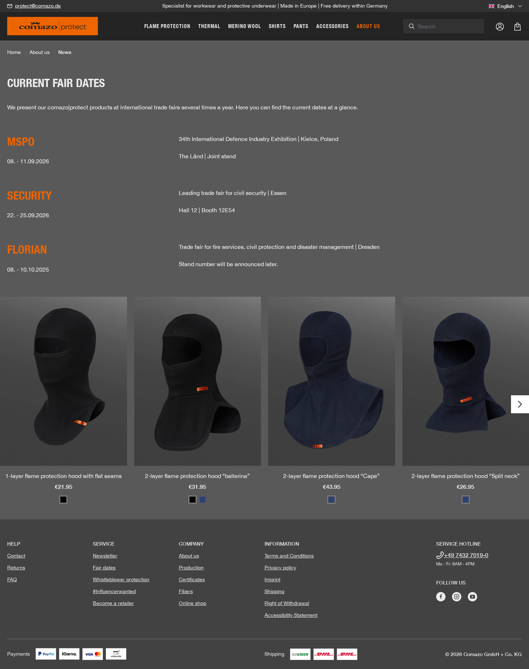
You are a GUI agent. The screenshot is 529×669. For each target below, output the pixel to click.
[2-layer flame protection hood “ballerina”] (197, 381)
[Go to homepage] (52, 28)
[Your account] (500, 26)
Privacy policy (280, 567)
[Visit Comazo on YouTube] (472, 596)
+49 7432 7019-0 (466, 554)
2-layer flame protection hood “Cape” (331, 476)
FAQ (12, 579)
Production (191, 567)
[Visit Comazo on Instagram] (456, 596)
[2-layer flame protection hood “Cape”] (331, 381)
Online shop (192, 603)
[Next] (520, 404)
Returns (16, 567)
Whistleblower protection (121, 579)
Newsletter (105, 556)
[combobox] (447, 26)
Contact (16, 556)
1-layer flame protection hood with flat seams (63, 476)
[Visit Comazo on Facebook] (441, 596)
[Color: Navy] (202, 499)
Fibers (186, 591)
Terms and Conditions (289, 556)
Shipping (274, 591)
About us (189, 556)
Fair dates (104, 567)
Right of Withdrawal (286, 603)
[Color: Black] (63, 499)
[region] (264, 404)
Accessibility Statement (290, 615)
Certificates (192, 579)
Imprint (272, 579)
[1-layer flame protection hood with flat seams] (63, 381)
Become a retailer (113, 603)
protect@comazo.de (38, 6)
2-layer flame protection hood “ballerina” (197, 476)
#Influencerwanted (114, 591)
